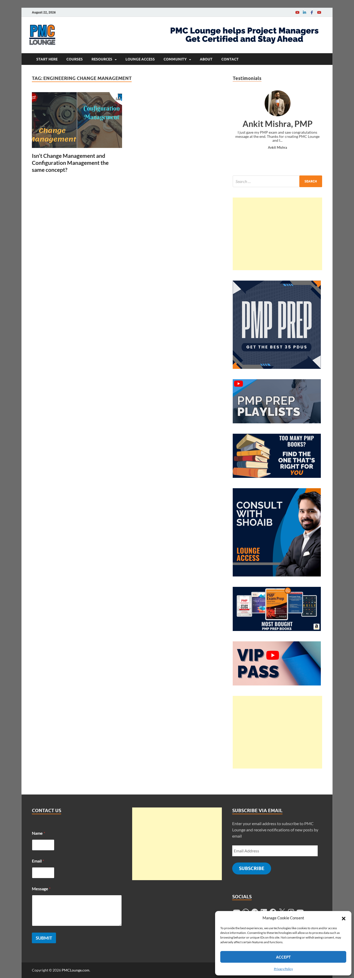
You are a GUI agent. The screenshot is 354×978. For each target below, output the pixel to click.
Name (38, 833)
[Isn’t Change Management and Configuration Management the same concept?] (77, 120)
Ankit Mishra (277, 147)
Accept (283, 957)
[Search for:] (277, 181)
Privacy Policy (283, 969)
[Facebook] (312, 12)
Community (175, 59)
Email (38, 860)
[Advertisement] (277, 234)
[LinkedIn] (304, 12)
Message (41, 888)
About (206, 59)
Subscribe (251, 868)
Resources (101, 59)
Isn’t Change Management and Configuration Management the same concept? (70, 162)
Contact (230, 59)
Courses (74, 59)
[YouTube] (297, 12)
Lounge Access (140, 59)
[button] (343, 917)
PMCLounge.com (75, 970)
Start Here (47, 59)
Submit (44, 938)
